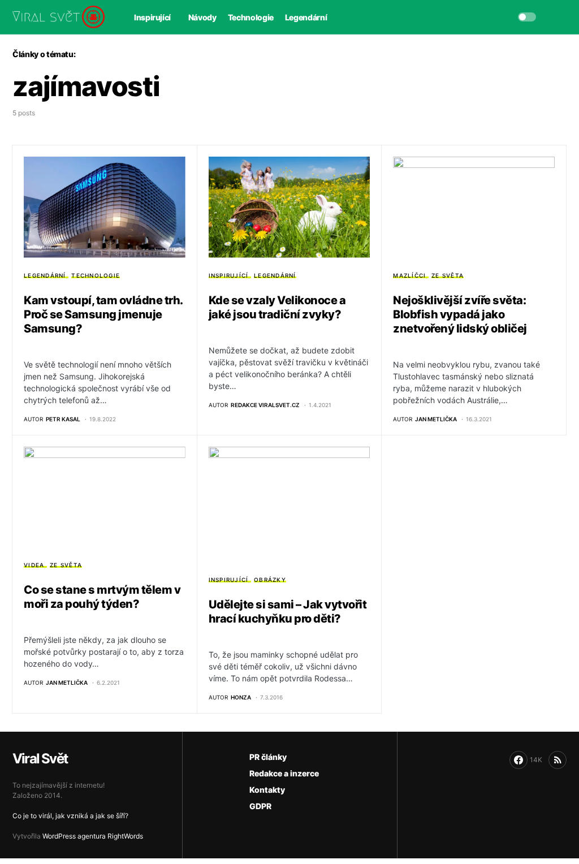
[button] (527, 17)
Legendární (45, 275)
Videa (34, 564)
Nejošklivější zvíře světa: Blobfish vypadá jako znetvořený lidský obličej (460, 314)
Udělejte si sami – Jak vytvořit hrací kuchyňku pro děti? (288, 611)
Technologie (95, 275)
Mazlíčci (409, 275)
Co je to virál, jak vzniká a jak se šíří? (70, 815)
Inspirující (229, 275)
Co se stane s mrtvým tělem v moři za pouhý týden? (102, 597)
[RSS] (557, 760)
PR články (268, 757)
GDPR (260, 806)
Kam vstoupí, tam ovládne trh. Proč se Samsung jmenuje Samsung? (103, 314)
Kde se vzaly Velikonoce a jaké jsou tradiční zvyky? (277, 307)
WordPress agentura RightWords (92, 836)
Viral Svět (39, 758)
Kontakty (267, 789)
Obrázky (270, 579)
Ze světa (447, 275)
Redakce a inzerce (284, 773)
